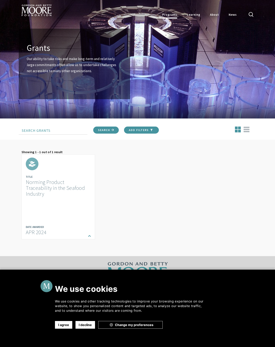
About (214, 15)
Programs (169, 15)
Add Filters (139, 130)
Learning (193, 15)
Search (104, 130)
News (233, 15)
